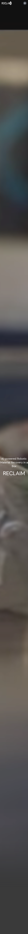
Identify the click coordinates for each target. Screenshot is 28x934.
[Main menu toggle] (25, 3)
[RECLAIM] (6, 3)
